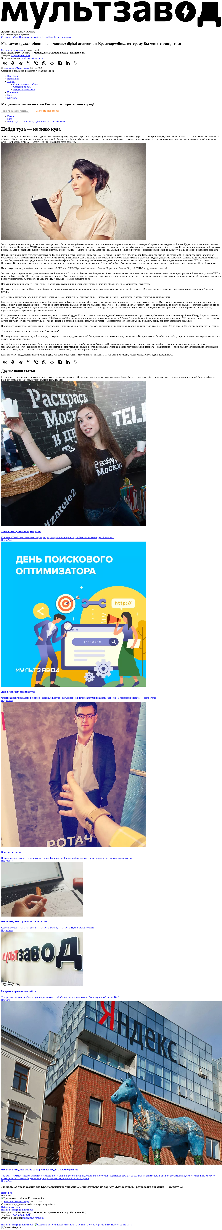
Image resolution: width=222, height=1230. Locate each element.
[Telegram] (20, 63)
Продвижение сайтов (30, 37)
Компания (12, 92)
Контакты (66, 37)
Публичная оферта (10, 1207)
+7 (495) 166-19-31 (20, 55)
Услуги (10, 81)
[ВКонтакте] (4, 63)
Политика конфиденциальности (17, 1209)
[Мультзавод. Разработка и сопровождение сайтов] (13, 1222)
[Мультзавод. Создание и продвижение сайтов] (111, 29)
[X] (28, 63)
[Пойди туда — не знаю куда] (73, 239)
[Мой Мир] (52, 63)
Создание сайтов (10, 37)
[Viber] (36, 63)
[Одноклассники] (12, 63)
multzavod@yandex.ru (33, 58)
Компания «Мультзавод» (16, 68)
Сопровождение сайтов (25, 84)
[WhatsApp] (44, 63)
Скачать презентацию (12, 50)
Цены (45, 37)
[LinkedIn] (67, 63)
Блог (9, 95)
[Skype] (59, 63)
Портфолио (54, 37)
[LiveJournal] (75, 63)
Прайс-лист (13, 78)
